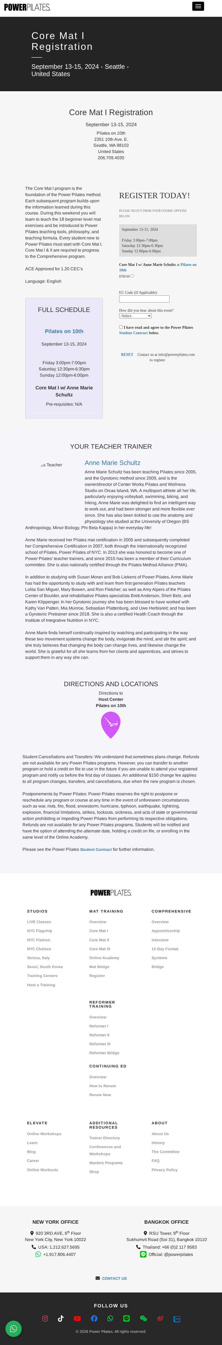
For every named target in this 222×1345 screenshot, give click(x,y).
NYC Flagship (39, 931)
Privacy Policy (165, 1170)
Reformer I (98, 1026)
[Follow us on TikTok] (62, 1318)
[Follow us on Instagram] (46, 1318)
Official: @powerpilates (171, 1254)
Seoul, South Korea (45, 967)
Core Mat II (99, 940)
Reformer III (99, 1044)
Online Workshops (44, 1134)
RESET (127, 355)
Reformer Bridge (104, 1053)
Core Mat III (99, 949)
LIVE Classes (39, 922)
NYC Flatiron (38, 940)
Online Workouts (42, 1170)
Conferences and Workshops (105, 1150)
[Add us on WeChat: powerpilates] (144, 1318)
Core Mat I (98, 931)
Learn (32, 1143)
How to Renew (102, 1086)
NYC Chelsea (39, 949)
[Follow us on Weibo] (161, 1318)
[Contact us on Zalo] (177, 1318)
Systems (159, 958)
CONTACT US (114, 1278)
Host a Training (41, 985)
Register (97, 975)
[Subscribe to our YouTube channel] (78, 1318)
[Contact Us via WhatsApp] (13, 1329)
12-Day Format (165, 949)
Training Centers (42, 975)
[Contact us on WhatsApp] (111, 1318)
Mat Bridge (99, 967)
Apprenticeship (166, 931)
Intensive (160, 940)
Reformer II (99, 1035)
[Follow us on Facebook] (95, 1318)
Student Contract (133, 333)
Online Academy (104, 958)
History (158, 1143)
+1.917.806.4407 (59, 1254)
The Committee (165, 1151)
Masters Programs (106, 1163)
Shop (94, 1172)
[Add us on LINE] (127, 1318)
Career (33, 1160)
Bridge (158, 967)
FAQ (155, 1160)
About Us (160, 1134)
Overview (97, 922)
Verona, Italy (38, 958)
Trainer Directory (104, 1138)
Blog (31, 1151)
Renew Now (100, 1095)
